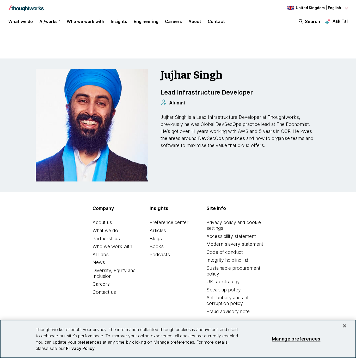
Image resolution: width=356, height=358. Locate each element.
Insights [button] (119, 21)
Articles (158, 230)
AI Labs (101, 254)
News (99, 262)
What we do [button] (20, 21)
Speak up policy (223, 289)
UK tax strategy (223, 281)
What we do (105, 230)
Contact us (104, 292)
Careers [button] (173, 21)
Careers (101, 284)
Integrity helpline (223, 260)
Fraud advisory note (228, 311)
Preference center (169, 222)
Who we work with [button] (85, 21)
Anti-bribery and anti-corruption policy (228, 300)
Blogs (156, 238)
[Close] (344, 326)
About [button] (194, 21)
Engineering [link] (146, 21)
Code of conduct (224, 252)
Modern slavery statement (234, 244)
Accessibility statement (231, 236)
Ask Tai (340, 21)
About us (102, 222)
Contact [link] (216, 21)
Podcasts (160, 254)
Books (157, 246)
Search (312, 21)
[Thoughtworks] (26, 5)
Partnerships (106, 238)
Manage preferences (296, 339)
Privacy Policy (80, 348)
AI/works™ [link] (49, 21)
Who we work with (112, 246)
